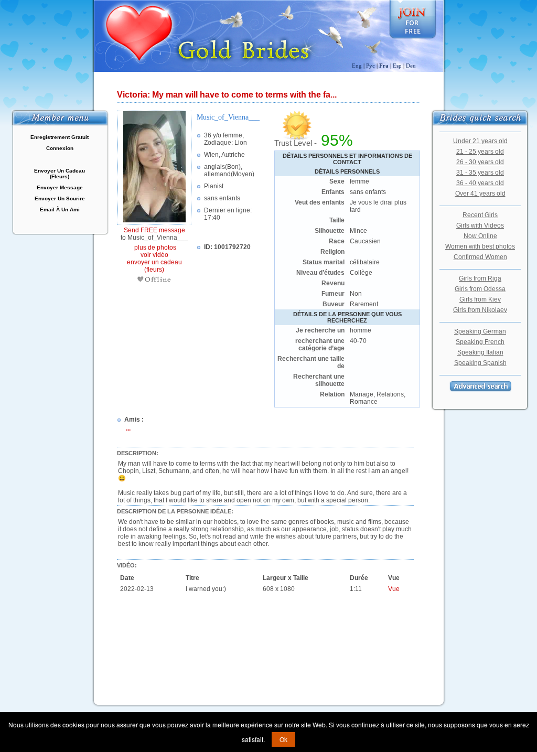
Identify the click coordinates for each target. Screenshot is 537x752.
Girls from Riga (480, 278)
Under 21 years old (480, 141)
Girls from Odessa (480, 289)
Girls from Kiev (480, 299)
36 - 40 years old (480, 183)
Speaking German (480, 331)
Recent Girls (480, 215)
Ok (283, 739)
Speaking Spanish (480, 363)
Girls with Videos (480, 225)
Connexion (59, 148)
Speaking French (480, 342)
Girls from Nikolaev (480, 310)
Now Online (480, 236)
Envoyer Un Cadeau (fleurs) (59, 173)
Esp (397, 65)
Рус (370, 65)
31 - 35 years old (480, 172)
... (128, 428)
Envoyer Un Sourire (60, 198)
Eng (357, 65)
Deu (411, 65)
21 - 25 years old (480, 151)
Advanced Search (480, 386)
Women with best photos (480, 246)
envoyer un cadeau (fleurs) (154, 266)
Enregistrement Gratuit (59, 137)
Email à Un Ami (60, 209)
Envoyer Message (60, 187)
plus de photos (154, 247)
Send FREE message (154, 230)
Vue (394, 589)
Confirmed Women (480, 257)
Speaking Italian (480, 352)
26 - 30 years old (480, 162)
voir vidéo (154, 255)
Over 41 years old (480, 193)
